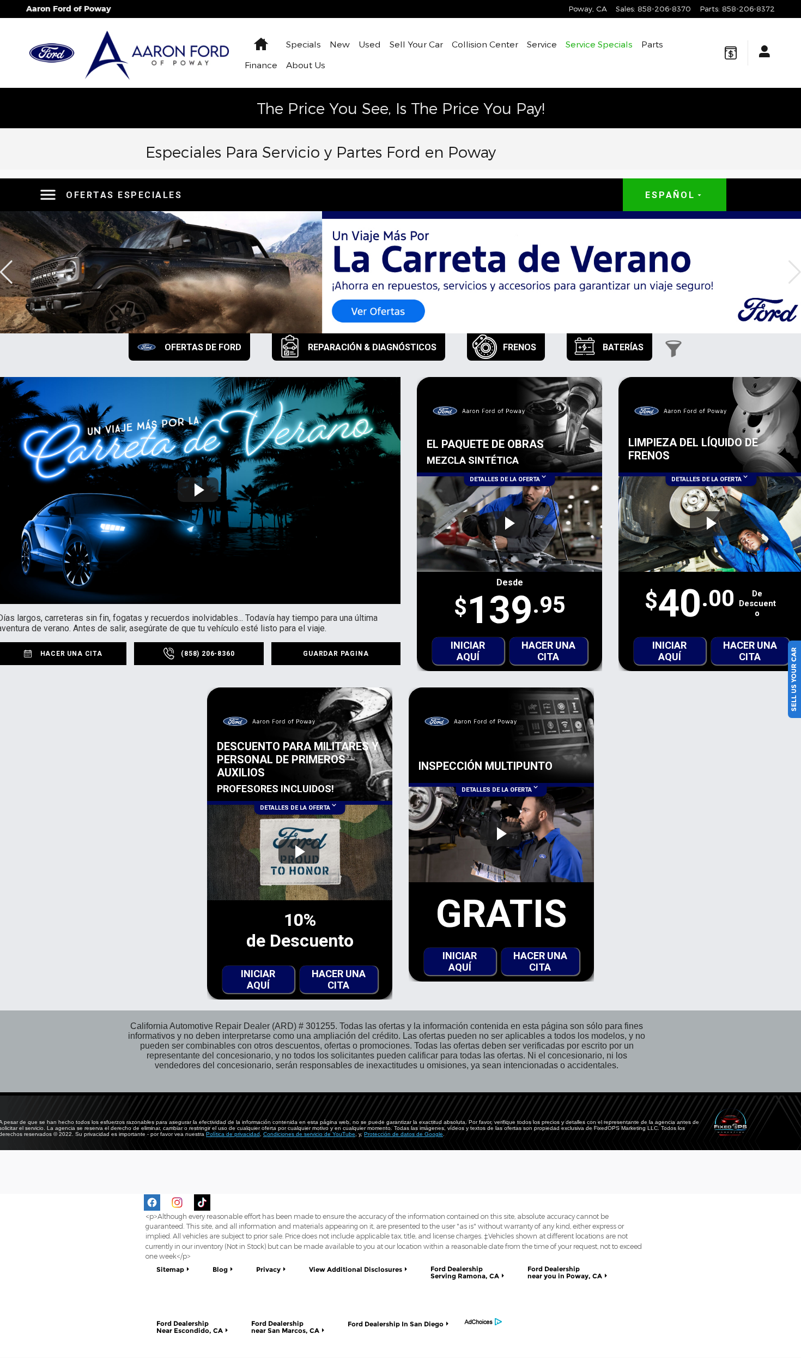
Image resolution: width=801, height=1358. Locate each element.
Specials (303, 44)
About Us (305, 64)
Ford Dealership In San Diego (396, 1324)
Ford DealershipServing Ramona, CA (464, 1272)
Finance (261, 64)
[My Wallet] (730, 53)
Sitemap (170, 1269)
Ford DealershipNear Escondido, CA (189, 1327)
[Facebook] (152, 1202)
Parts (652, 44)
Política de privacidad (233, 1134)
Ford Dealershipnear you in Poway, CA (564, 1272)
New (340, 44)
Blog (220, 1269)
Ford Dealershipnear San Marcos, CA (285, 1327)
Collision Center (485, 44)
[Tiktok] (202, 1202)
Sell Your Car (416, 44)
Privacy (268, 1269)
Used (370, 44)
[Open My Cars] (761, 52)
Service (542, 44)
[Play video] (198, 489)
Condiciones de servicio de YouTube (309, 1134)
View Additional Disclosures (355, 1269)
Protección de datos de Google (403, 1134)
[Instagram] (177, 1202)
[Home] (51, 53)
